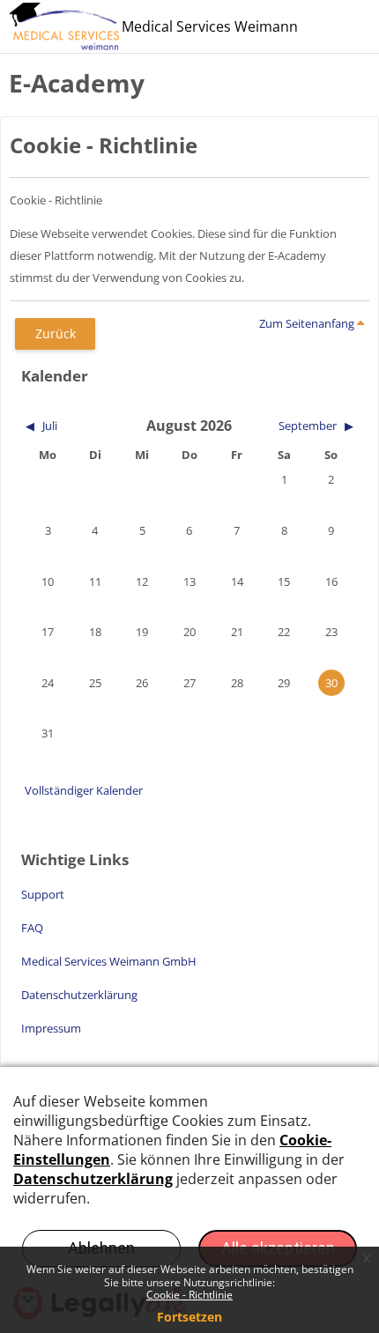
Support (42, 894)
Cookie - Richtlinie (189, 1294)
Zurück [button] (55, 333)
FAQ (32, 928)
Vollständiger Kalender (84, 790)
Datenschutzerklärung (79, 995)
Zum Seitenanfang (308, 323)
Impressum (51, 1028)
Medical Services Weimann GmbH (109, 961)
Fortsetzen (189, 1316)
